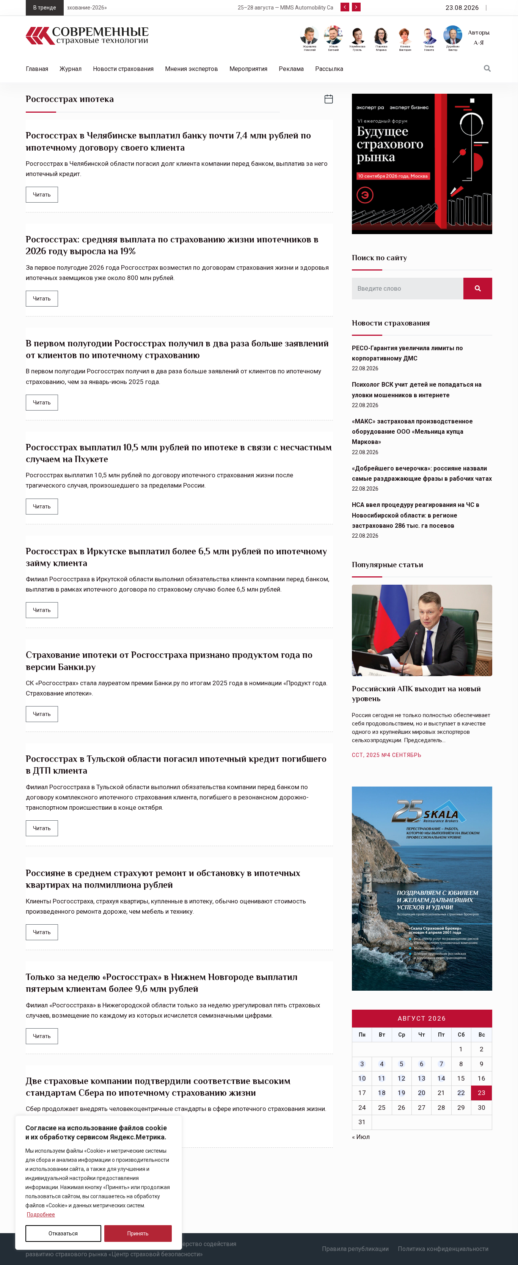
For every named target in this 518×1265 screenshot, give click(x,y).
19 (401, 1093)
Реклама (291, 68)
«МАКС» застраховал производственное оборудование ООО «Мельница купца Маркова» (412, 431)
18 (382, 1093)
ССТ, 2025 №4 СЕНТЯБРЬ (387, 755)
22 (461, 1093)
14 (441, 1078)
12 (401, 1078)
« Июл (361, 1137)
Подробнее (41, 1215)
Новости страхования (123, 68)
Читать (42, 195)
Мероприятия (248, 68)
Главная (37, 68)
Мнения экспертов (191, 68)
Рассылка (329, 68)
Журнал (71, 68)
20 (421, 1093)
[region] (98, 1183)
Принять (138, 1233)
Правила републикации (355, 1248)
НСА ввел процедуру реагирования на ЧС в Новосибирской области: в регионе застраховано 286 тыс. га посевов (415, 515)
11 (382, 1078)
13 (421, 1078)
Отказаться (63, 1233)
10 (362, 1078)
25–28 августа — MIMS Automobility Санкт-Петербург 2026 (179, 8)
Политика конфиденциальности (443, 1248)
